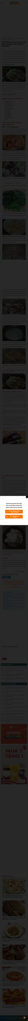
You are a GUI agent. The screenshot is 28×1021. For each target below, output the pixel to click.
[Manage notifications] (24, 1018)
